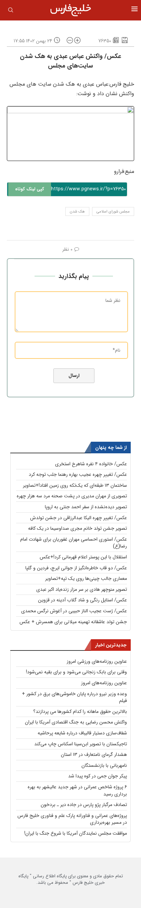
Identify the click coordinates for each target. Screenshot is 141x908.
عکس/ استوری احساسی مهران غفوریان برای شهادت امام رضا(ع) (73, 543)
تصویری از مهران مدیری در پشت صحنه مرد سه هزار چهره (72, 496)
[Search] (10, 11)
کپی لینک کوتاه (29, 189)
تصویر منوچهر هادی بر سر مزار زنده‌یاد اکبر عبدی (81, 589)
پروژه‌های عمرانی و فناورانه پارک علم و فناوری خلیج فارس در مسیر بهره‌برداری (72, 819)
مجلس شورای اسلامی (113, 212)
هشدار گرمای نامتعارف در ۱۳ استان (94, 754)
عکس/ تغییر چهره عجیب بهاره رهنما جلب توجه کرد (78, 474)
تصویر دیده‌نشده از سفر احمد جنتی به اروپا (86, 507)
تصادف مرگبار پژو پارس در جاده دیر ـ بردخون (84, 804)
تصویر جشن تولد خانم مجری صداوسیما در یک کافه (77, 528)
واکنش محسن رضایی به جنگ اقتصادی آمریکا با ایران (76, 722)
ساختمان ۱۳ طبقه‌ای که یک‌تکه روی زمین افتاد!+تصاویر (75, 485)
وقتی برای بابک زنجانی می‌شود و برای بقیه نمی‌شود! (76, 672)
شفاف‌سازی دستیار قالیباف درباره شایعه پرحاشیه (82, 733)
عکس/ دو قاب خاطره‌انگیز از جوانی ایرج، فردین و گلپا (76, 568)
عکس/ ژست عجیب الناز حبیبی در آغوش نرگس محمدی (74, 611)
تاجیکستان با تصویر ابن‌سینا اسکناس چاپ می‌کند (80, 744)
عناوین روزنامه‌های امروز (104, 683)
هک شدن (77, 212)
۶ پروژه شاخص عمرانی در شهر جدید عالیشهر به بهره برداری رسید (77, 790)
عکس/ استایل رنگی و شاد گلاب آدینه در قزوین (82, 600)
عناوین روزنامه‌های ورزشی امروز (97, 661)
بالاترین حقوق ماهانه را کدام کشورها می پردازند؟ (80, 711)
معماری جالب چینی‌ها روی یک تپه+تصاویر (86, 578)
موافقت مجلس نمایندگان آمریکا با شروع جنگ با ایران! (75, 833)
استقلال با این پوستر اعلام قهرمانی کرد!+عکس (83, 557)
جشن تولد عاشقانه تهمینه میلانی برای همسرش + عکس (73, 622)
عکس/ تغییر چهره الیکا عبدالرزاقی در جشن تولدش (78, 518)
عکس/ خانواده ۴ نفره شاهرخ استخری (91, 464)
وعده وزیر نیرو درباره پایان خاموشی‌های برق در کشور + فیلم (74, 697)
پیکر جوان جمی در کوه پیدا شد (97, 776)
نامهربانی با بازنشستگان (104, 765)
